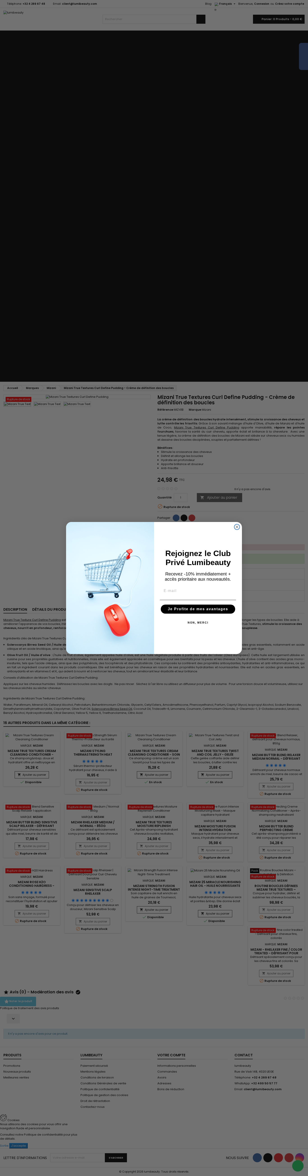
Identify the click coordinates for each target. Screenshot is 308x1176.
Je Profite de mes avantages (198, 609)
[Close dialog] (237, 527)
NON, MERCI (198, 622)
